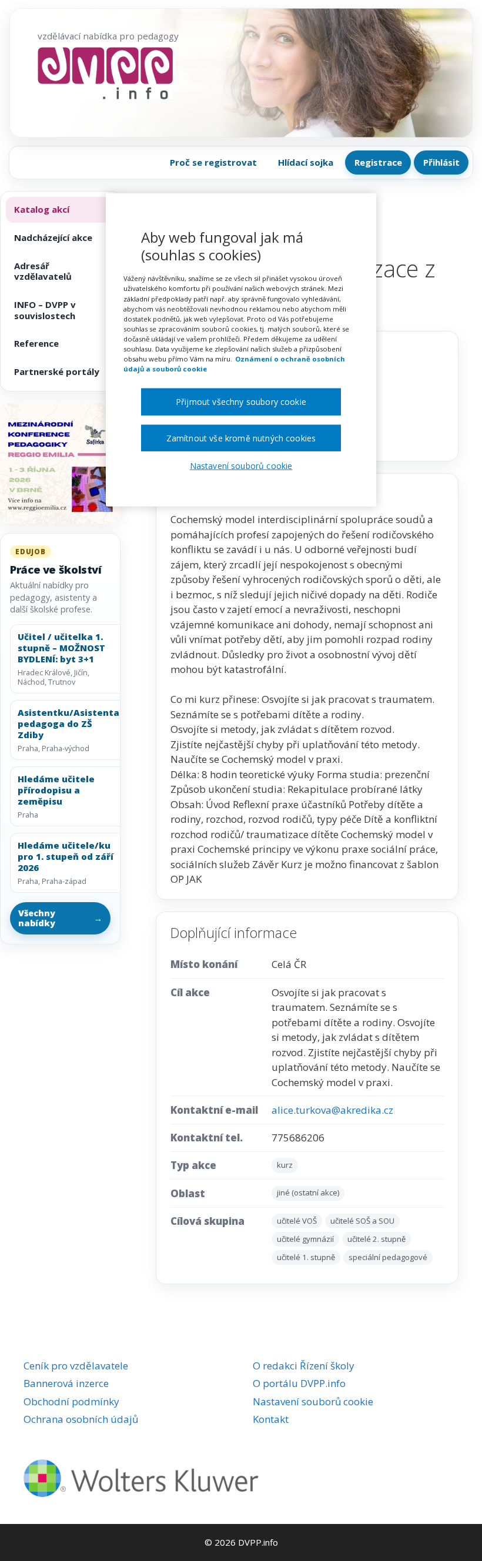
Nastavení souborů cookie (313, 1401)
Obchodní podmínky (71, 1401)
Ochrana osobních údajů (81, 1419)
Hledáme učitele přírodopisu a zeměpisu (56, 789)
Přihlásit (441, 162)
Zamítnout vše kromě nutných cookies (241, 437)
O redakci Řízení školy (303, 1365)
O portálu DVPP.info (299, 1383)
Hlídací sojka (305, 162)
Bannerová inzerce (66, 1383)
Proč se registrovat (213, 162)
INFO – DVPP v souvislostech (45, 310)
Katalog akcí (41, 209)
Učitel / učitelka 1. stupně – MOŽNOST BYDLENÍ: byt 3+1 (61, 647)
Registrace (378, 162)
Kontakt (271, 1419)
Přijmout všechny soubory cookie (241, 401)
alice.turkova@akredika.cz (332, 1110)
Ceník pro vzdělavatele (76, 1365)
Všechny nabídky (60, 918)
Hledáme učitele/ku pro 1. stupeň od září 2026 (65, 856)
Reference (36, 343)
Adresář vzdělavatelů (43, 271)
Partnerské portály (56, 371)
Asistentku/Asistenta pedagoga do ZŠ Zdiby (68, 723)
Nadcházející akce (53, 237)
